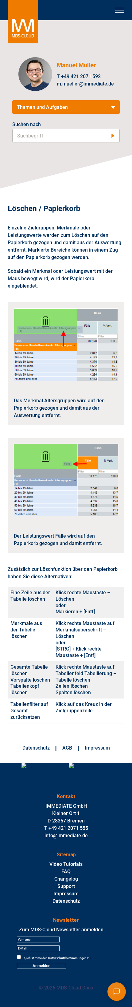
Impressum (97, 748)
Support (66, 886)
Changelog (66, 879)
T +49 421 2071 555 (66, 828)
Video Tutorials (66, 864)
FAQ (66, 871)
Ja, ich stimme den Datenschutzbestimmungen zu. (56, 958)
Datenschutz (36, 748)
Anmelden (41, 965)
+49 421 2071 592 (81, 76)
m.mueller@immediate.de (85, 84)
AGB (67, 748)
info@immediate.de (66, 835)
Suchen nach (26, 124)
